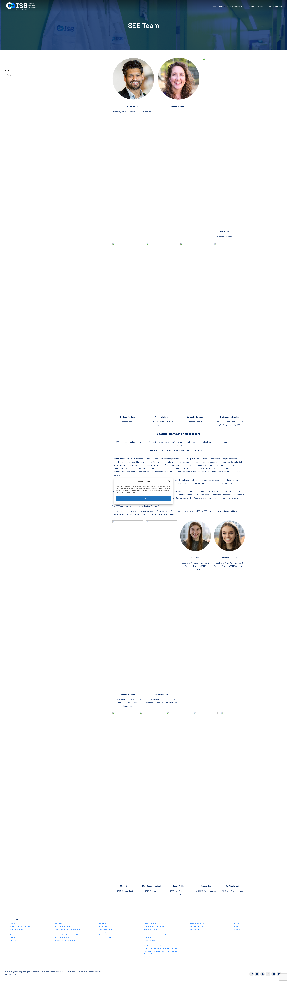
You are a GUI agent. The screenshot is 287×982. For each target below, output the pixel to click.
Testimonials (13, 943)
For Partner (208, 498)
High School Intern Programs (63, 926)
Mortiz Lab (229, 483)
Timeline (12, 937)
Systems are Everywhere (151, 954)
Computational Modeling (151, 929)
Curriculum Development (17, 929)
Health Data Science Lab (201, 483)
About (221, 6)
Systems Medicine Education (197, 926)
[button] (169, 481)
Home (215, 6)
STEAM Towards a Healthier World (64, 943)
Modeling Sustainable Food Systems (154, 945)
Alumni (9, 75)
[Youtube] (273, 974)
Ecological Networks (150, 932)
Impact (12, 932)
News (269, 6)
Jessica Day (206, 886)
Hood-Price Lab (218, 483)
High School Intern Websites (197, 450)
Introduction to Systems (151, 940)
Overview (12, 923)
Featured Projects (234, 6)
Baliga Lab (197, 480)
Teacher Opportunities (105, 929)
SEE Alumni (237, 926)
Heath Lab (187, 483)
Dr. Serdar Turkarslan (229, 417)
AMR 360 (191, 932)
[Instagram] (268, 974)
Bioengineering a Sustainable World (154, 926)
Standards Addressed (105, 937)
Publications (13, 940)
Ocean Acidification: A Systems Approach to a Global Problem (161, 951)
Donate (236, 932)
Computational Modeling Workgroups (65, 940)
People (260, 6)
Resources (250, 6)
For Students (195, 498)
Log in (14, 974)
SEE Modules (191, 465)
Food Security (148, 937)
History (229, 498)
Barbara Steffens (127, 417)
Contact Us (277, 6)
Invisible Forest (148, 943)
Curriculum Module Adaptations (108, 934)
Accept (143, 498)
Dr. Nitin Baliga (133, 107)
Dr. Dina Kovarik (233, 886)
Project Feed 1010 (194, 929)
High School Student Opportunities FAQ (66, 934)
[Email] (279, 974)
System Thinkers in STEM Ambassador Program (68, 929)
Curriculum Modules (150, 923)
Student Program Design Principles (20, 926)
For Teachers (184, 498)
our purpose (176, 491)
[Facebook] (251, 974)
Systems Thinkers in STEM (196, 923)
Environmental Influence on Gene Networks (156, 934)
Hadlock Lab (177, 483)
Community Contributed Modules (108, 932)
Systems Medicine (149, 956)
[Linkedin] (262, 974)
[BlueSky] (257, 974)
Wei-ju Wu (124, 886)
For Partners (102, 923)
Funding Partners (157, 506)
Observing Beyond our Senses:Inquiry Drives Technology (160, 948)
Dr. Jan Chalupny (162, 417)
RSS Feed (8, 974)
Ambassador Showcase (174, 450)
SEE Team (8, 71)
